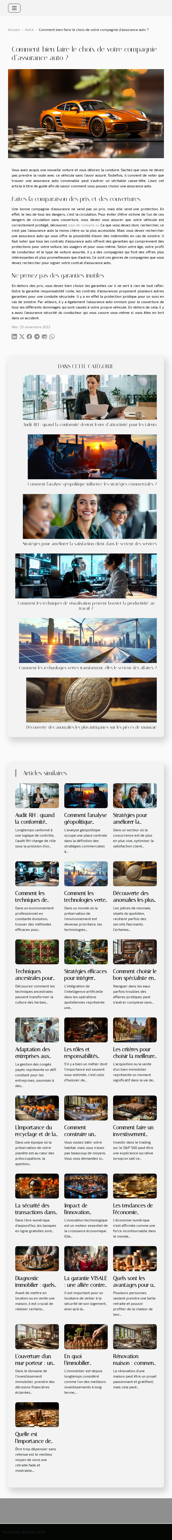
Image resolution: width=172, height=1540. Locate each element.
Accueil (14, 29)
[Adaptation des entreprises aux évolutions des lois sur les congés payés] (37, 1029)
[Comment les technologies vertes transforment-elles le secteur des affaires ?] (88, 640)
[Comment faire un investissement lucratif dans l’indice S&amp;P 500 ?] (135, 1107)
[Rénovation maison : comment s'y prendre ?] (135, 1336)
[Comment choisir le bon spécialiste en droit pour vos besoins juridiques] (135, 951)
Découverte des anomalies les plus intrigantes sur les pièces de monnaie (91, 727)
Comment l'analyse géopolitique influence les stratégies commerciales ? (92, 484)
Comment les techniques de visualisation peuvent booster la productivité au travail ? (86, 606)
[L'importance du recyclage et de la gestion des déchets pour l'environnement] (37, 1107)
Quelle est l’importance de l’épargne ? (33, 1441)
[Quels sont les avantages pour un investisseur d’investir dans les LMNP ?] (135, 1258)
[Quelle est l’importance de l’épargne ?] (37, 1414)
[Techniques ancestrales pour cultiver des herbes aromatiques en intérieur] (37, 951)
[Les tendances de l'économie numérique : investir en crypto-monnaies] (135, 1185)
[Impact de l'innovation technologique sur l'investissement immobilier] (86, 1185)
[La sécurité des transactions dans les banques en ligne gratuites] (37, 1185)
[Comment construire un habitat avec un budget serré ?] (86, 1107)
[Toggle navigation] (14, 8)
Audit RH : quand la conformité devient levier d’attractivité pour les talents (90, 424)
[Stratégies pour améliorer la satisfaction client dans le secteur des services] (90, 516)
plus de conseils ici (83, 225)
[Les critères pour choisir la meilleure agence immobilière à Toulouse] (135, 1029)
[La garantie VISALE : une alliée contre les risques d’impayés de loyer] (86, 1258)
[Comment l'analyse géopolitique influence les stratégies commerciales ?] (92, 456)
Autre (29, 29)
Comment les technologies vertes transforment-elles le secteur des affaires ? (88, 667)
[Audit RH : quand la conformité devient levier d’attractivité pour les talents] (90, 397)
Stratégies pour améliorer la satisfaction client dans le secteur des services (90, 543)
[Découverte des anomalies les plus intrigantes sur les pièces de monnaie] (91, 700)
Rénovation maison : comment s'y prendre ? (134, 1363)
